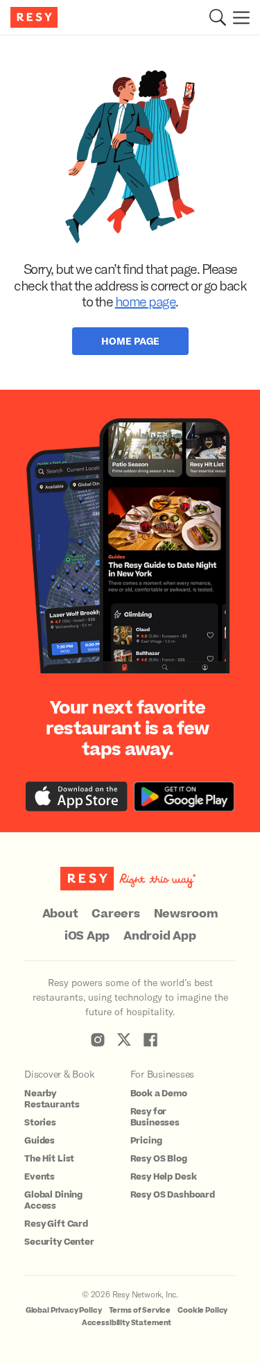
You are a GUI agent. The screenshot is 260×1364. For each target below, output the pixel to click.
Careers (115, 914)
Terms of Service (140, 1310)
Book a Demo (158, 1093)
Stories (40, 1122)
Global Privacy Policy (64, 1310)
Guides (39, 1140)
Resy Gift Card (56, 1224)
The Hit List (49, 1159)
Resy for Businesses (155, 1117)
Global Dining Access (53, 1200)
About (60, 914)
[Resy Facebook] (150, 1039)
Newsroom (186, 914)
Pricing (146, 1140)
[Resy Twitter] (124, 1039)
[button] (217, 17)
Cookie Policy (202, 1310)
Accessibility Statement (127, 1323)
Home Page (130, 341)
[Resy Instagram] (98, 1039)
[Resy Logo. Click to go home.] (35, 17)
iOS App (87, 936)
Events (39, 1177)
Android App (159, 936)
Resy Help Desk (163, 1177)
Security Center (59, 1242)
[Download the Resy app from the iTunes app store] (77, 796)
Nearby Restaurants (51, 1099)
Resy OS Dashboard (172, 1195)
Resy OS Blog (158, 1159)
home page (145, 301)
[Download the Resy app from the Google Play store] (184, 796)
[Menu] (238, 17)
